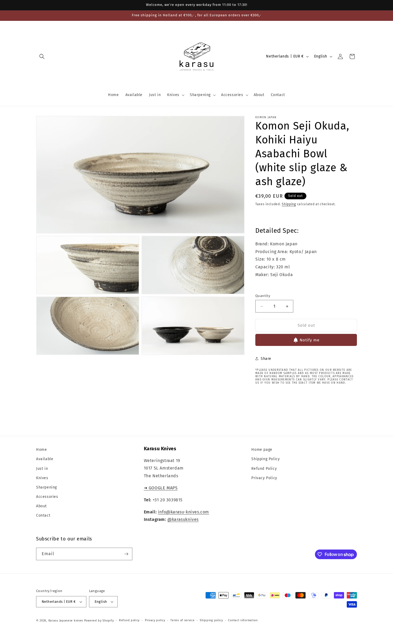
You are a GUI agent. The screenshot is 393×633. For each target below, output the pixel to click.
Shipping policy (211, 620)
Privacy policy (155, 620)
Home (41, 449)
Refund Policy (264, 468)
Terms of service (182, 620)
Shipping (289, 204)
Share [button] (266, 358)
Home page (261, 449)
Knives (42, 478)
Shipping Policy (265, 459)
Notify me (309, 340)
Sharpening (46, 487)
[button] (42, 56)
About (41, 506)
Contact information (242, 620)
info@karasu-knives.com (183, 511)
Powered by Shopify (99, 620)
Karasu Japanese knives (66, 620)
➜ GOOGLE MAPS (161, 487)
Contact (43, 515)
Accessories (47, 496)
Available (44, 459)
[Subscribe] (126, 554)
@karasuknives (183, 519)
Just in (42, 468)
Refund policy (129, 620)
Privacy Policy (264, 478)
